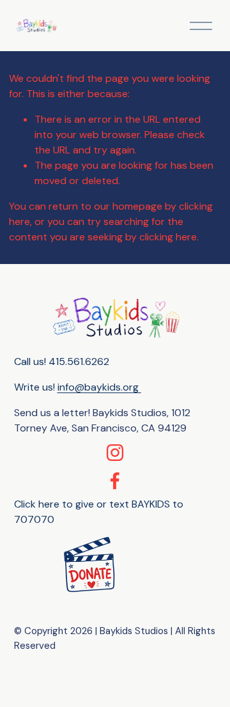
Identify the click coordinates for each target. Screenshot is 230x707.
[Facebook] (115, 481)
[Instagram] (115, 453)
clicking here (168, 237)
